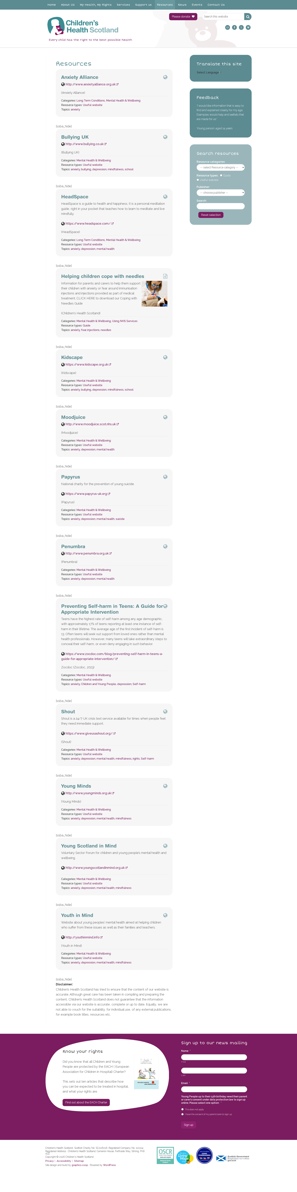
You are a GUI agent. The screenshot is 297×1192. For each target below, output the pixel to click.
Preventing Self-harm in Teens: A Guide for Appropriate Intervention (112, 609)
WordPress (109, 1165)
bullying (86, 169)
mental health (105, 249)
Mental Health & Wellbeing (123, 100)
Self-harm (139, 684)
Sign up (188, 1125)
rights (136, 758)
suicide (120, 519)
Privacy (49, 1161)
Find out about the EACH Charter (86, 1102)
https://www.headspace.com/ (88, 223)
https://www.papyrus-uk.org (86, 494)
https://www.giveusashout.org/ (89, 733)
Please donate (181, 16)
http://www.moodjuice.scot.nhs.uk (91, 424)
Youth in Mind (77, 915)
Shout (68, 711)
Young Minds (76, 786)
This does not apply (194, 1109)
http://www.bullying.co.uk (84, 144)
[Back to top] (287, 1182)
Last (183, 1075)
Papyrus (70, 477)
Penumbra (73, 546)
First (183, 1062)
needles (106, 330)
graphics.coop (80, 1165)
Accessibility (64, 1161)
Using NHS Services (125, 321)
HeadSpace (74, 196)
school (129, 169)
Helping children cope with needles (102, 276)
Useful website (92, 105)
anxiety (75, 109)
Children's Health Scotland (104, 26)
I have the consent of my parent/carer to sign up (208, 1114)
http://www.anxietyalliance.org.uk (90, 84)
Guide (86, 325)
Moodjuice (73, 417)
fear (83, 330)
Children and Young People (98, 684)
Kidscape (72, 357)
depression (99, 169)
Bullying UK (75, 137)
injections (93, 330)
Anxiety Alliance (79, 77)
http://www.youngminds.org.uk (88, 793)
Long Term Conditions (90, 100)
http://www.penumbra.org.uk (87, 553)
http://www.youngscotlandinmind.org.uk (95, 867)
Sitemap (79, 1161)
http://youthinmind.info (82, 937)
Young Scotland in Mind (89, 846)
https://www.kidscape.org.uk (87, 364)
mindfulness (116, 169)
